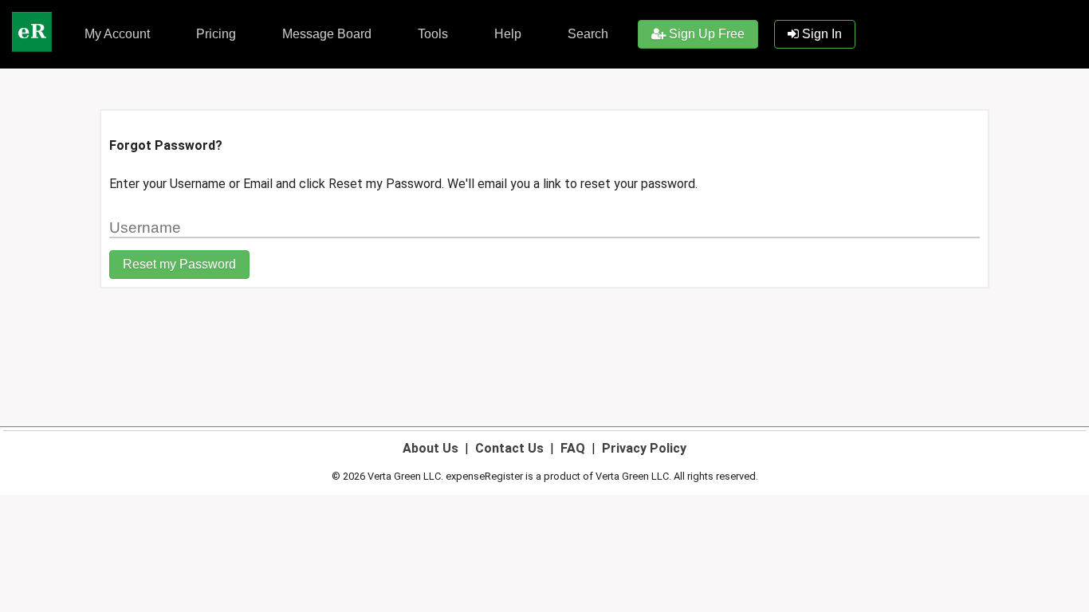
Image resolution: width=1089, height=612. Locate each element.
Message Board (325, 34)
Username (132, 220)
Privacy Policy (644, 448)
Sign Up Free (705, 34)
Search (586, 34)
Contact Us (509, 448)
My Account (115, 34)
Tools (431, 34)
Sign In (820, 34)
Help (506, 34)
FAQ (572, 448)
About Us (430, 448)
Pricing (214, 34)
